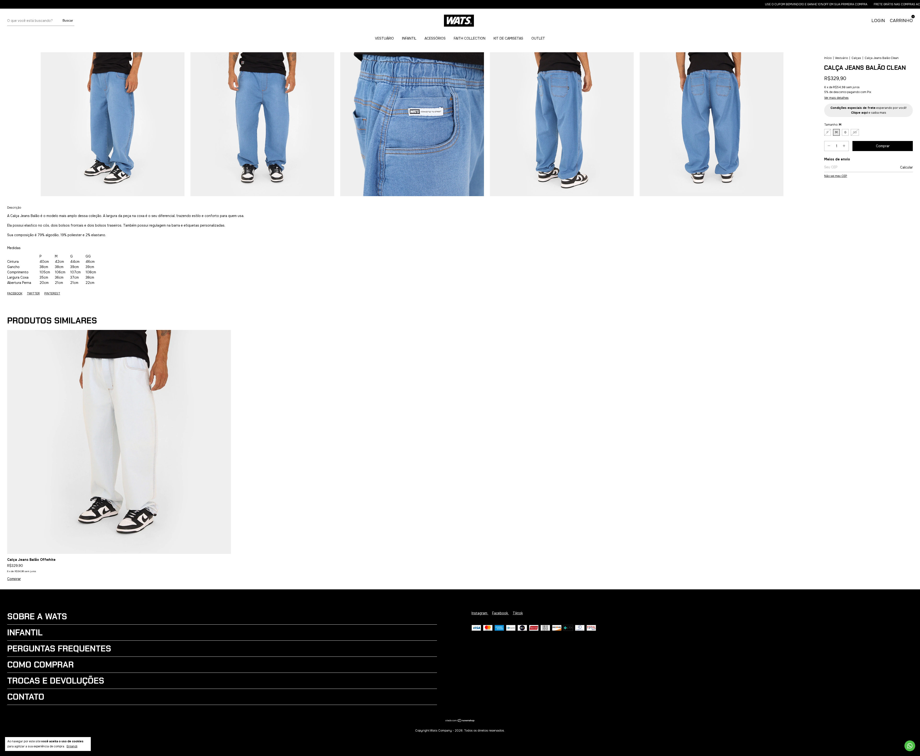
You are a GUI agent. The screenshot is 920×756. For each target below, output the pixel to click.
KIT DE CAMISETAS (508, 38)
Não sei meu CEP (835, 176)
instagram (480, 613)
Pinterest (52, 293)
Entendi (72, 746)
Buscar (68, 20)
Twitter (33, 293)
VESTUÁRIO (384, 38)
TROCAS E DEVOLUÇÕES (55, 680)
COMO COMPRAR (40, 664)
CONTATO (25, 696)
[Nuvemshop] (460, 721)
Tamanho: (832, 125)
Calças (856, 58)
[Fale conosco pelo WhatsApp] (909, 745)
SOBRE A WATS (37, 616)
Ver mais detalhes (836, 98)
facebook (500, 613)
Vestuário (841, 58)
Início (828, 58)
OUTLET (538, 38)
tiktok (518, 613)
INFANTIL (409, 38)
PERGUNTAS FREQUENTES (59, 648)
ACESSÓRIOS (435, 38)
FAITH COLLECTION (469, 38)
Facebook (14, 293)
